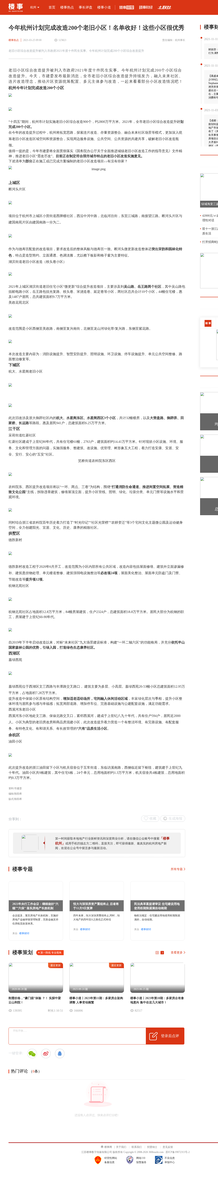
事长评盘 (85, 7)
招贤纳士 (152, 1147)
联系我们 (137, 1147)
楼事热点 (67, 7)
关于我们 (121, 1147)
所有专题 (177, 869)
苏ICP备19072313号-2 (178, 1152)
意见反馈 (168, 1147)
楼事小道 (104, 7)
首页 (52, 7)
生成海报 (175, 818)
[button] (162, 952)
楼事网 (108, 1147)
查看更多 (177, 952)
